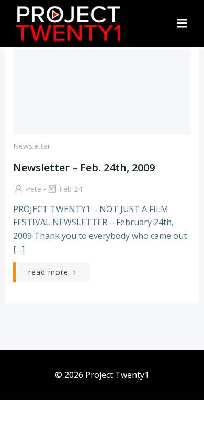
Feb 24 (70, 189)
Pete (33, 189)
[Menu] (182, 23)
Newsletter (31, 146)
